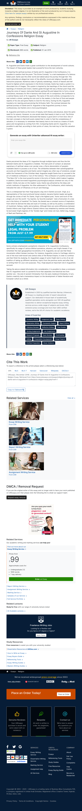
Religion (21, 29)
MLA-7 (24, 371)
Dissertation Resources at (22, 649)
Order (46, 3)
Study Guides (53, 762)
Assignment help (36, 769)
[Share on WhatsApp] (30, 61)
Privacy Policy (11, 801)
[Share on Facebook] (17, 61)
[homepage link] (7, 29)
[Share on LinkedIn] (27, 61)
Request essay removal (16, 497)
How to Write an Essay (16, 653)
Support (60, 4)
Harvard (33, 371)
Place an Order (63, 694)
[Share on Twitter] (21, 61)
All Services (34, 773)
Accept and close (12, 24)
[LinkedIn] (14, 747)
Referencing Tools (14, 660)
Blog (50, 774)
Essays (13, 29)
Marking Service (13, 593)
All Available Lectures (15, 611)
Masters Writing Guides (16, 666)
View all (71, 398)
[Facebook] (8, 747)
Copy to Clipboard (15, 390)
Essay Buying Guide (55, 770)
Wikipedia (54, 371)
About (68, 752)
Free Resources (54, 766)
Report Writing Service (16, 586)
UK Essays (13, 40)
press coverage (49, 677)
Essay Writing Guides (15, 663)
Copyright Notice (41, 801)
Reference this (14, 55)
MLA (16, 371)
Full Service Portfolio (15, 599)
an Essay (41, 579)
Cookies (53, 801)
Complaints (70, 763)
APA (9, 371)
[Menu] (8, 3)
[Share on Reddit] (24, 61)
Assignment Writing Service (18, 589)
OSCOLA (65, 371)
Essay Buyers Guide (15, 656)
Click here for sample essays (16, 13)
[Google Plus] (20, 747)
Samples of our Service (16, 596)
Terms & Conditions (26, 801)
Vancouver (44, 371)
